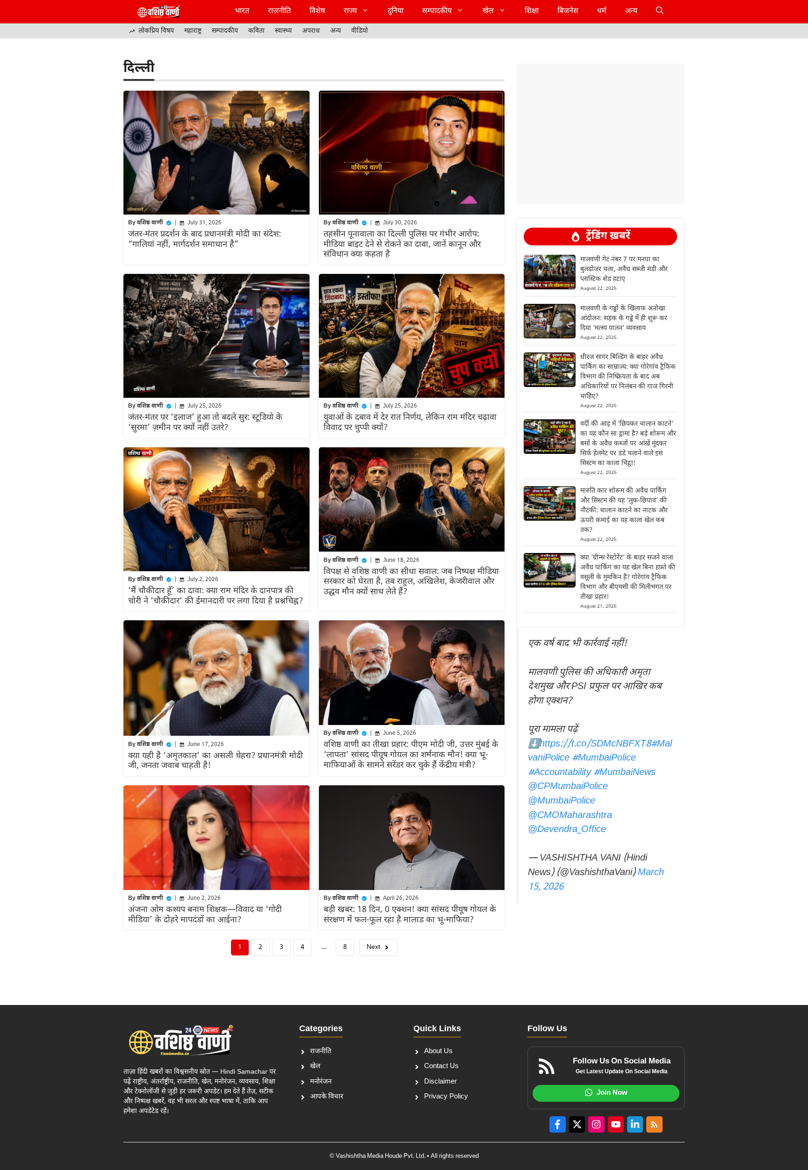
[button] (660, 11)
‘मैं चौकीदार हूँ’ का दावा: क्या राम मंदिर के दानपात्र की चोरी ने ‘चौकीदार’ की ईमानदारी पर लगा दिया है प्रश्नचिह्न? (215, 596)
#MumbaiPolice (604, 758)
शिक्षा (532, 11)
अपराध (311, 31)
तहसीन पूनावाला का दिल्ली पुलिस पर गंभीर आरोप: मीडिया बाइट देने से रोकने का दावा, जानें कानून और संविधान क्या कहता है (402, 244)
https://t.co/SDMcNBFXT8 (595, 744)
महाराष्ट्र (193, 31)
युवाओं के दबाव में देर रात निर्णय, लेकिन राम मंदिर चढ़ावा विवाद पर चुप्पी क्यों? (410, 422)
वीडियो (359, 31)
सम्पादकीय (437, 11)
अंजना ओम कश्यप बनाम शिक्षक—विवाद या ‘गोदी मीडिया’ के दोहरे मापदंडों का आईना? (205, 915)
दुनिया (396, 11)
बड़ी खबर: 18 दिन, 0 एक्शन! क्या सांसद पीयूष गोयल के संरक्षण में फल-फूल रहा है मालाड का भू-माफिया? (410, 915)
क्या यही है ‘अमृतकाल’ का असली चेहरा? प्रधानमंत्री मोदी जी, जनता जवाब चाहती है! (215, 761)
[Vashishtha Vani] (158, 11)
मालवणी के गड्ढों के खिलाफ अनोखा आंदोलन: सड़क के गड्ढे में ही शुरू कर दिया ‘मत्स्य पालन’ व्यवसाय (623, 318)
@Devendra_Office (567, 830)
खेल (488, 11)
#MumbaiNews (624, 773)
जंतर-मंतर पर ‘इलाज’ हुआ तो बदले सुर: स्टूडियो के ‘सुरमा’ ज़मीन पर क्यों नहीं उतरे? (205, 422)
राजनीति (279, 11)
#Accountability (559, 773)
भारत (242, 11)
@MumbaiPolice (561, 801)
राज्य (350, 11)
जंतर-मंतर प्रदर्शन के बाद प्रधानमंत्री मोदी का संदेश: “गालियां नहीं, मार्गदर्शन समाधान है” (204, 239)
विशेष (317, 11)
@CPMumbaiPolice (568, 787)
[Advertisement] (600, 86)
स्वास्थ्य (283, 31)
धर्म (601, 11)
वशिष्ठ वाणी (150, 223)
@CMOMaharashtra (570, 816)
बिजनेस (567, 11)
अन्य (631, 11)
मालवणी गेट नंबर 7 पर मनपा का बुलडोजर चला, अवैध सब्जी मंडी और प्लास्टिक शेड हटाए (624, 269)
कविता (256, 31)
